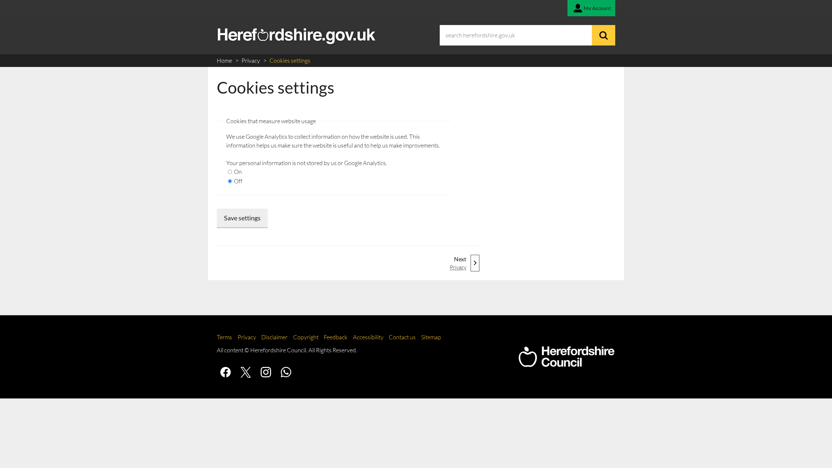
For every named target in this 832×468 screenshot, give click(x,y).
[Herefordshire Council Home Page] (566, 363)
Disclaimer (274, 337)
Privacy (251, 60)
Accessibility (368, 337)
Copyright (305, 337)
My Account (597, 8)
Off (237, 181)
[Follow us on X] (245, 372)
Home (225, 60)
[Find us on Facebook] (225, 372)
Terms (224, 337)
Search (603, 35)
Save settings (242, 218)
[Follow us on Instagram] (266, 372)
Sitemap (431, 337)
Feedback (335, 337)
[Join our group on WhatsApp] (286, 372)
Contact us (402, 337)
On (237, 171)
